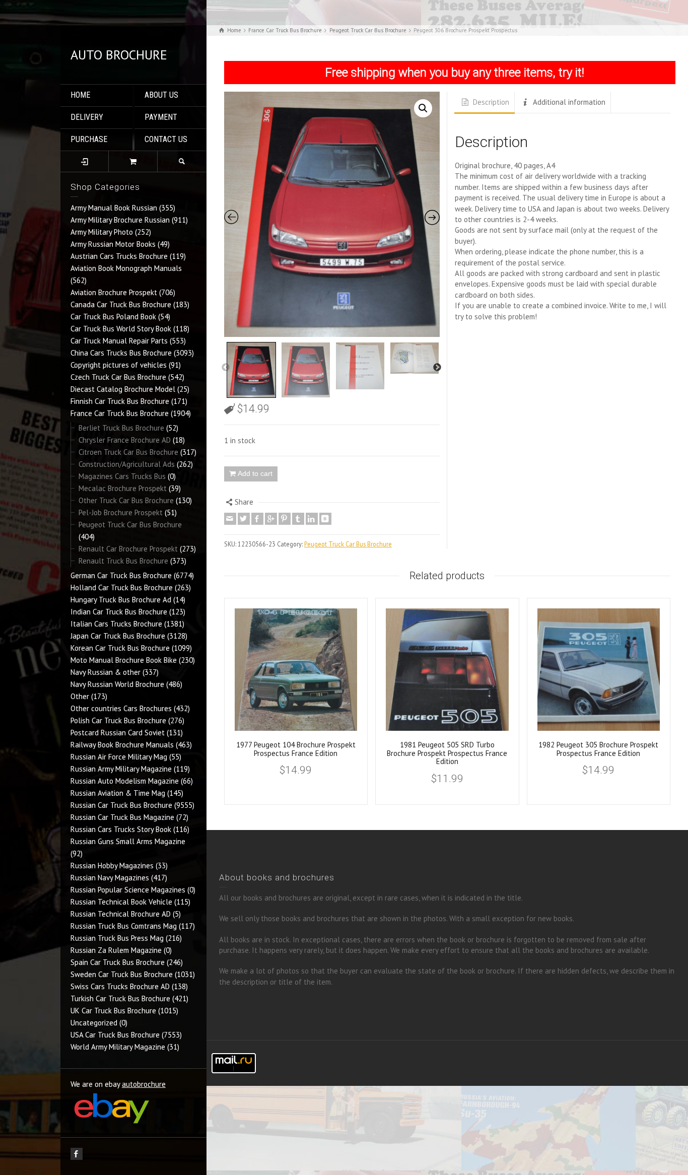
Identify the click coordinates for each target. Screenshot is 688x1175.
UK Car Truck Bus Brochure (113, 1010)
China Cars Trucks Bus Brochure (121, 353)
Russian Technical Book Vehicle (121, 902)
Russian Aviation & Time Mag (118, 793)
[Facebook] (257, 519)
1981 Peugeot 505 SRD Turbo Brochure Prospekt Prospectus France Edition (447, 753)
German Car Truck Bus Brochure (121, 575)
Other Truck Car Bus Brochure (126, 500)
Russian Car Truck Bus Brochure (121, 805)
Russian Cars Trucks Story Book (121, 829)
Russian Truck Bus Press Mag (117, 938)
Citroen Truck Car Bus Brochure (128, 452)
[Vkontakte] (325, 519)
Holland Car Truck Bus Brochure (122, 587)
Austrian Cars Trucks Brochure (119, 256)
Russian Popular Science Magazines (128, 889)
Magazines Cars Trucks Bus (122, 476)
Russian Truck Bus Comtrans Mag (124, 926)
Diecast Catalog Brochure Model (123, 389)
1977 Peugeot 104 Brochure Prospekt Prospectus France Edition (296, 749)
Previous (226, 368)
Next (437, 368)
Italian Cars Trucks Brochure (116, 624)
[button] (423, 108)
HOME (80, 95)
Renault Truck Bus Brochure (123, 561)
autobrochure (144, 1084)
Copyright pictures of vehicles (119, 365)
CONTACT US (166, 139)
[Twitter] (244, 519)
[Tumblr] (298, 519)
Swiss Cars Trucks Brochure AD (120, 986)
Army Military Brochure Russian (120, 220)
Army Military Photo (102, 232)
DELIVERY (87, 117)
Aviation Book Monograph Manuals (126, 268)
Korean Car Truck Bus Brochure (120, 648)
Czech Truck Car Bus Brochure (118, 377)
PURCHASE (89, 139)
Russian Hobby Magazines (112, 865)
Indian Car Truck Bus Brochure (119, 611)
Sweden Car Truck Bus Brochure (122, 974)
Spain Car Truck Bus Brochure (118, 962)
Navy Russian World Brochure (117, 684)
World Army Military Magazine (118, 1047)
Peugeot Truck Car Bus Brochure (130, 524)
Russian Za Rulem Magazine (116, 950)
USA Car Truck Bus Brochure (115, 1035)
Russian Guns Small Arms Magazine (128, 841)
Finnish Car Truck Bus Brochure (120, 401)
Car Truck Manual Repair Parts (119, 340)
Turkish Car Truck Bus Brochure (120, 998)
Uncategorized (94, 1022)
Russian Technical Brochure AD (121, 914)
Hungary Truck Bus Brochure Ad (121, 599)
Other (80, 696)
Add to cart (255, 473)
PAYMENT (161, 117)
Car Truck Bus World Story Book (121, 328)
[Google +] (271, 519)
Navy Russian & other (106, 672)
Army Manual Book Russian (114, 208)
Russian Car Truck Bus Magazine (122, 817)
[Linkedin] (312, 519)
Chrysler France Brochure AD (125, 440)
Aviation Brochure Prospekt (114, 292)
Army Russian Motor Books (113, 244)
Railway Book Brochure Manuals (122, 744)
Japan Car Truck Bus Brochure (118, 636)
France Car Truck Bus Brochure (120, 413)
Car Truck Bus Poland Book (113, 316)
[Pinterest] (285, 519)
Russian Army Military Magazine (121, 769)
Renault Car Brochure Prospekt (128, 549)
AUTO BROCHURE (119, 54)
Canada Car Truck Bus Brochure (121, 304)
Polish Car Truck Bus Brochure (118, 720)
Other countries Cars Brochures (121, 708)
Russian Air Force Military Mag (119, 757)
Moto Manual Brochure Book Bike (124, 660)
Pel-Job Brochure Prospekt (121, 512)
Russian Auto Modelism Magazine (125, 781)
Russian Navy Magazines (110, 877)
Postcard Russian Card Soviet (118, 732)
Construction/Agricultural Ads (127, 464)
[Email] (230, 519)
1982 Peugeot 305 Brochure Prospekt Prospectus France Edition (598, 749)
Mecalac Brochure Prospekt (123, 488)
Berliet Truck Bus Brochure (121, 428)
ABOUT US (161, 95)
